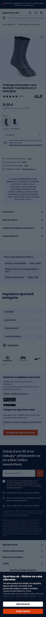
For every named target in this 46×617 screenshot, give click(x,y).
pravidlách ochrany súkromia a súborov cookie (21, 534)
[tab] (23, 212)
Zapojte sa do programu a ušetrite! (25, 145)
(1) (22, 96)
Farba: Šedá (35, 263)
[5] (10, 96)
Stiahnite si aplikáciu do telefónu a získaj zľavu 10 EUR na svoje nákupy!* (24, 4)
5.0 (19, 96)
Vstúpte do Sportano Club (20, 432)
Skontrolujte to (29, 169)
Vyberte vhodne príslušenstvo (18, 228)
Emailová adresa (13, 473)
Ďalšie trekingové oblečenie (28, 24)
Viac (30, 159)
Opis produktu (10, 219)
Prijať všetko (23, 611)
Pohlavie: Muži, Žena (14, 277)
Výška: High (32, 277)
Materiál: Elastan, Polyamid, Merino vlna (22, 270)
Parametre (8, 211)
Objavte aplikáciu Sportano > (16, 393)
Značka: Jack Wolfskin (15, 263)
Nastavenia (23, 604)
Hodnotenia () (10, 236)
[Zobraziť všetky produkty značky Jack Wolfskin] (38, 96)
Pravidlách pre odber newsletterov (16, 515)
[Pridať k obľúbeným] (41, 37)
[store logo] (15, 13)
